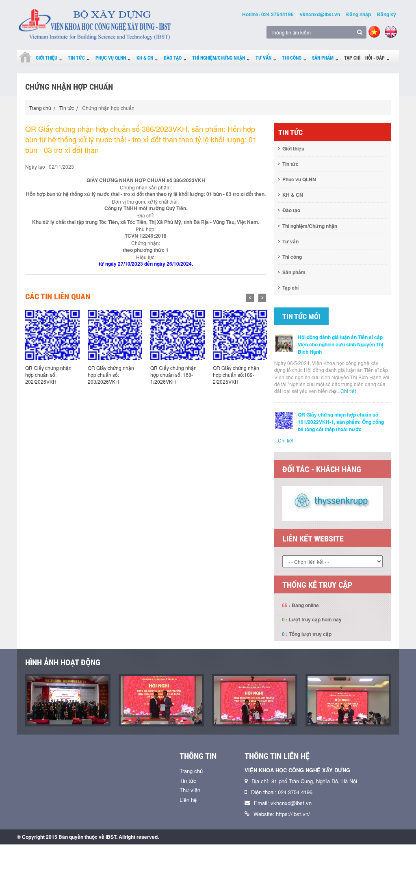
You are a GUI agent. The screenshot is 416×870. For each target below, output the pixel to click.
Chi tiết (348, 390)
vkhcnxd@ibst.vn (320, 14)
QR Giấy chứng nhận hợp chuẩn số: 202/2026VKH (48, 374)
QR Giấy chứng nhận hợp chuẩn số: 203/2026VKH (111, 374)
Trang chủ (40, 107)
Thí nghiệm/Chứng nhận (218, 58)
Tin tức (76, 58)
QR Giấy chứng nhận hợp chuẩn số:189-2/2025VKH (236, 374)
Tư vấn (263, 58)
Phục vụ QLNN (110, 58)
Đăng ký (386, 14)
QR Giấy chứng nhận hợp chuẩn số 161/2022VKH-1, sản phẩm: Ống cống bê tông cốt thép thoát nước (341, 422)
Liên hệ (188, 833)
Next (262, 298)
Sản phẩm (323, 58)
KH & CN (144, 58)
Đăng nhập (358, 14)
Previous (250, 298)
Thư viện (190, 823)
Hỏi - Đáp (375, 58)
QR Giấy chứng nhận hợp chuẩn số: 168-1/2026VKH (173, 374)
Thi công (291, 58)
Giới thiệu (46, 58)
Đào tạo (173, 58)
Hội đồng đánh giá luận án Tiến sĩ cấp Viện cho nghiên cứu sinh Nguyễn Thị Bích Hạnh (340, 344)
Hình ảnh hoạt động (62, 695)
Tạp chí (352, 58)
